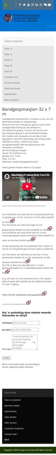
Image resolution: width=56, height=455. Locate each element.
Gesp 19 (8, 60)
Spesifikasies (10, 94)
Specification (10, 411)
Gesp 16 (8, 54)
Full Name (7, 322)
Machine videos (12, 405)
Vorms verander (12, 82)
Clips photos (10, 417)
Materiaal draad (12, 88)
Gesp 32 (8, 71)
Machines (10, 392)
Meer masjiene (11, 99)
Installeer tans (11, 77)
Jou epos (6, 329)
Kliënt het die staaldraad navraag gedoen (22, 294)
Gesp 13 (8, 48)
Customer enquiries (14, 428)
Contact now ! (11, 434)
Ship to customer (12, 400)
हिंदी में (6, 439)
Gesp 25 (8, 65)
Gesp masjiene (13, 41)
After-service (10, 422)
